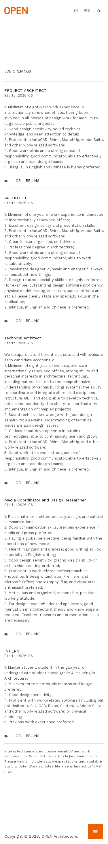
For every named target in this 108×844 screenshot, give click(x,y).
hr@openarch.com (81, 756)
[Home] (16, 10)
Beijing (32, 181)
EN (75, 10)
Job (17, 181)
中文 (87, 10)
